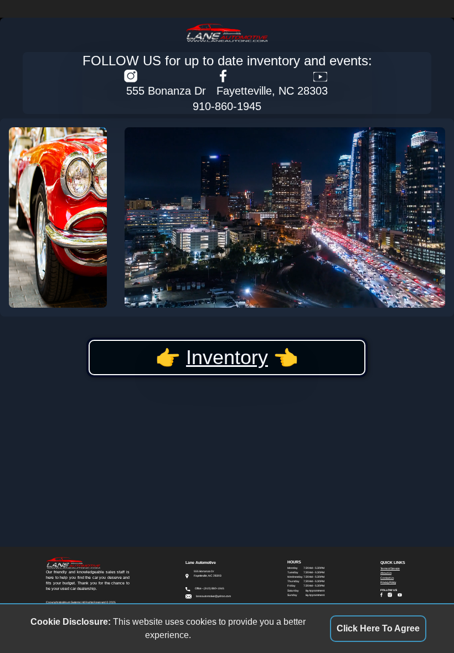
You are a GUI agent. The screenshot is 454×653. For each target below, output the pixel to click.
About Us (385, 573)
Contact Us (387, 578)
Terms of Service (390, 568)
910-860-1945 (227, 106)
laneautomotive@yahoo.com (213, 596)
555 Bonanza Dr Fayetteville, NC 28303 (227, 91)
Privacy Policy (388, 582)
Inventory (227, 357)
